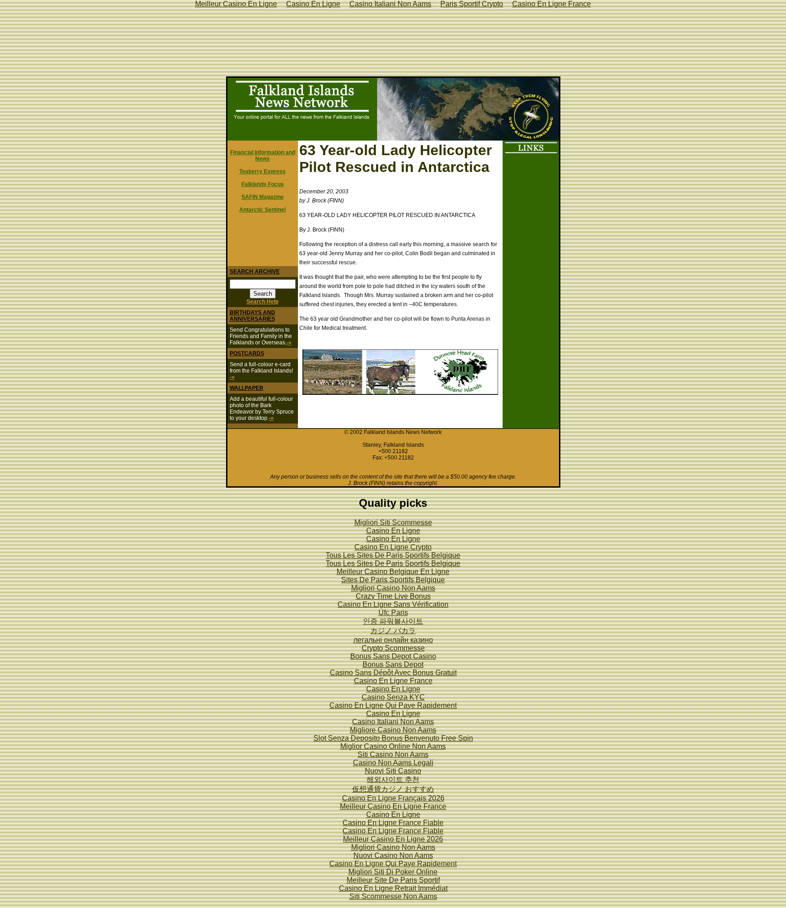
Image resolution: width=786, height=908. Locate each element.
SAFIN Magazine (263, 197)
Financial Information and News (262, 155)
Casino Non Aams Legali (393, 763)
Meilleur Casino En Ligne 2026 (393, 839)
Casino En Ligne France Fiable (393, 823)
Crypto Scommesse (393, 648)
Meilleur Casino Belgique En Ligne (393, 571)
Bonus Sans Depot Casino (393, 656)
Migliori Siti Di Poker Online (393, 872)
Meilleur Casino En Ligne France (393, 806)
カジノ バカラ (393, 631)
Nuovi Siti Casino (393, 771)
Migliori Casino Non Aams (393, 588)
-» (289, 342)
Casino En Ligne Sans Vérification (393, 604)
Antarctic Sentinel (262, 210)
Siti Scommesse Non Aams (393, 896)
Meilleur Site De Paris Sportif (393, 880)
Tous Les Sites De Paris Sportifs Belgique (393, 555)
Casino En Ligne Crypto (393, 547)
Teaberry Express (262, 171)
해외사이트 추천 (393, 779)
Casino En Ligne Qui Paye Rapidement (393, 705)
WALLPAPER (246, 388)
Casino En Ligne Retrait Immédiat (393, 888)
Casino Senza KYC (393, 697)
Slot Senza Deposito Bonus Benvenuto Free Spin (393, 738)
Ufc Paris (393, 612)
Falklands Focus (263, 184)
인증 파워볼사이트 (393, 621)
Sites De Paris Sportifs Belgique (393, 580)
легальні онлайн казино (393, 640)
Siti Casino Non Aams (393, 754)
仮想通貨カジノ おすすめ (393, 789)
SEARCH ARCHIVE (255, 271)
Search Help (262, 301)
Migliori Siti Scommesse (393, 522)
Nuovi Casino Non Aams (393, 855)
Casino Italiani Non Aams (393, 722)
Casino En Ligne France (393, 681)
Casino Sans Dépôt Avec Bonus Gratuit (393, 672)
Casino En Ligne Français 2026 (393, 798)
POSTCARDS (247, 353)
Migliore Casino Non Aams (393, 730)
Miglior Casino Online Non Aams (393, 746)
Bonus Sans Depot (393, 664)
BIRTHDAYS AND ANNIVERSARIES (252, 315)
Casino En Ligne (393, 531)
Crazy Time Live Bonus (393, 596)
